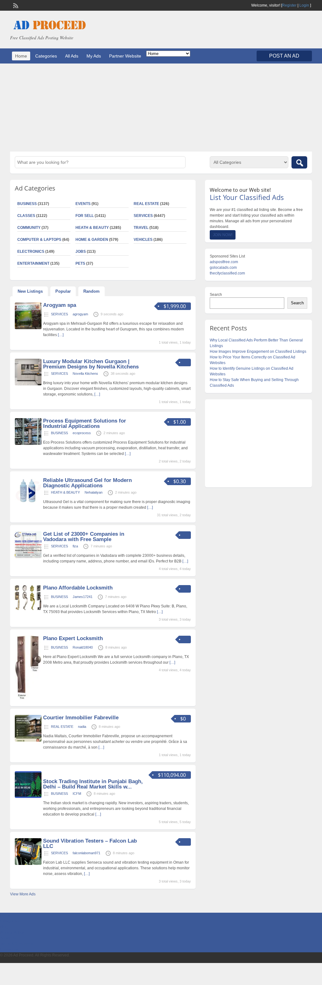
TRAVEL (141, 227)
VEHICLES (143, 239)
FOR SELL (84, 215)
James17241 (82, 597)
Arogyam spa (59, 305)
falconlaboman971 (86, 853)
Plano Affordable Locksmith (78, 588)
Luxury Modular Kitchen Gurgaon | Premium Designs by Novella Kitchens (91, 364)
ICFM (77, 793)
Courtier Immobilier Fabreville (81, 718)
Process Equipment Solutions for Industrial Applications (84, 423)
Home (21, 55)
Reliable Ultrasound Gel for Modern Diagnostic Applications (87, 483)
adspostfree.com (224, 262)
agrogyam (80, 314)
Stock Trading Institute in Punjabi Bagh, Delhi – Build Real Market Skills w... (93, 784)
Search (216, 294)
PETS (80, 263)
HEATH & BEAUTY (92, 227)
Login (304, 5)
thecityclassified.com (227, 273)
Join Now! (222, 235)
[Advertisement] (161, 107)
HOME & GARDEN (91, 239)
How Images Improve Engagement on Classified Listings (258, 351)
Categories (46, 55)
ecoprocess (82, 433)
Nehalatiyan (94, 492)
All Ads (71, 55)
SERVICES (143, 215)
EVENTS (83, 204)
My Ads (93, 55)
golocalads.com (223, 267)
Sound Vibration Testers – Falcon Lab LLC (90, 843)
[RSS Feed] (15, 5)
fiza (75, 546)
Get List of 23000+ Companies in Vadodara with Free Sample (83, 536)
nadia (82, 726)
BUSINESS (59, 433)
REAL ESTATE (146, 204)
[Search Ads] (299, 162)
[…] (61, 335)
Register (289, 5)
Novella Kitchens (85, 373)
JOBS (80, 251)
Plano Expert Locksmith (73, 638)
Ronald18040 (83, 647)
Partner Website (125, 55)
